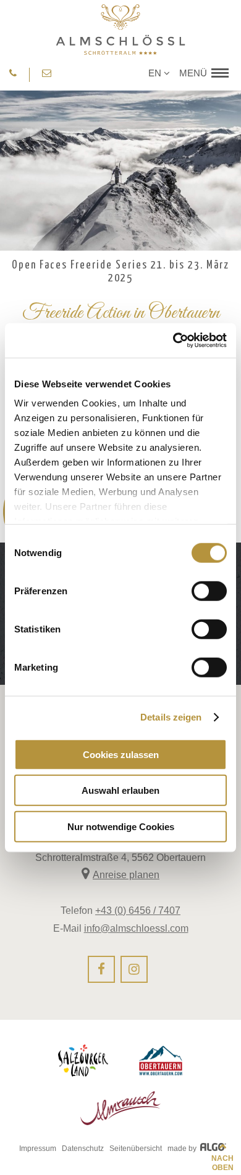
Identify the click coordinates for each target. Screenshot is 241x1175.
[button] (202, 73)
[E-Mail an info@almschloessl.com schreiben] (47, 73)
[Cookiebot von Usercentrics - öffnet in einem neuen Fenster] (173, 341)
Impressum (37, 1148)
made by (182, 1148)
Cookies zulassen (121, 754)
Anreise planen (126, 875)
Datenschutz (83, 1148)
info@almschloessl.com (136, 928)
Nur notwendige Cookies (120, 826)
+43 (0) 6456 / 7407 (137, 910)
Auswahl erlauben (120, 790)
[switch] (209, 590)
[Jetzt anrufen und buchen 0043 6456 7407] (13, 73)
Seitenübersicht (135, 1148)
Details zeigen (170, 717)
